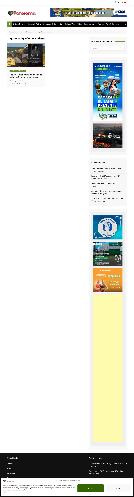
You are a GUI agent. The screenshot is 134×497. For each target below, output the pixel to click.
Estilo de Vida (70, 24)
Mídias (79, 24)
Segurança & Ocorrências (52, 24)
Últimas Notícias (19, 24)
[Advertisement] (107, 368)
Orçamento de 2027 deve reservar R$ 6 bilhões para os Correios (105, 177)
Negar (118, 488)
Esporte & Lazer (90, 24)
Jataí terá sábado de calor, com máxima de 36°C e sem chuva (107, 200)
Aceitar (90, 488)
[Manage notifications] (4, 492)
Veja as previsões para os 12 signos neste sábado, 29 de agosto (106, 192)
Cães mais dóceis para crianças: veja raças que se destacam (107, 170)
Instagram (11, 473)
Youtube (10, 463)
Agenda (101, 24)
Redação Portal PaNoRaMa (21, 81)
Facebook (11, 468)
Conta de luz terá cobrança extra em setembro (104, 185)
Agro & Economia (112, 24)
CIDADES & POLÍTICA (18, 71)
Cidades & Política (34, 24)
